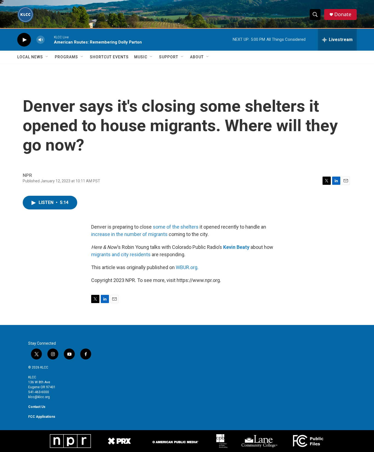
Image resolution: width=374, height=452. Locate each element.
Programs (66, 57)
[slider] (49, 39)
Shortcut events (109, 57)
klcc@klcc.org (39, 397)
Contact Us (36, 407)
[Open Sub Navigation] (47, 57)
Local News (30, 57)
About (197, 57)
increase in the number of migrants (129, 234)
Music (140, 57)
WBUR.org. (187, 267)
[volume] (40, 40)
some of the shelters (175, 227)
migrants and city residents (121, 254)
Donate (342, 14)
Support (168, 57)
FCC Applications (41, 417)
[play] (24, 40)
